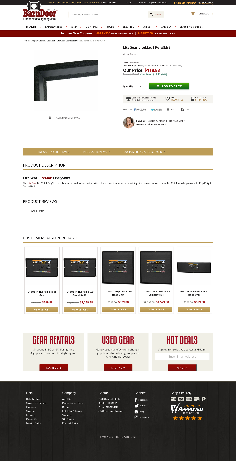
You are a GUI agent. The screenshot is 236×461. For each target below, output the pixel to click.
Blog (141, 411)
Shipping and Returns (36, 403)
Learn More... (150, 100)
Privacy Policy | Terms (72, 403)
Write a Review (129, 54)
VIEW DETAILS (42, 309)
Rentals (65, 407)
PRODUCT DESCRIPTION (52, 152)
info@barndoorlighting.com (110, 411)
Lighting (92, 26)
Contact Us (31, 419)
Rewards (162, 2)
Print (188, 109)
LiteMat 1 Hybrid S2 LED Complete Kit (80, 293)
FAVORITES (177, 99)
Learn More (53, 367)
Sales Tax (30, 411)
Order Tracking (33, 399)
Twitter (142, 405)
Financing (30, 415)
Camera (166, 26)
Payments (31, 407)
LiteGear (51, 40)
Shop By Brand (38, 40)
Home (26, 40)
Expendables (53, 26)
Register (152, 2)
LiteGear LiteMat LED (67, 40)
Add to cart (172, 86)
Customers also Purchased (143, 152)
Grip (74, 26)
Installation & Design (72, 411)
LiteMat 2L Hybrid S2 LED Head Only (194, 293)
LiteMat (45, 178)
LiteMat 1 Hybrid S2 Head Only (41, 293)
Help (128, 2)
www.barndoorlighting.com (60, 353)
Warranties (67, 415)
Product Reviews (95, 152)
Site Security (68, 419)
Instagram (143, 417)
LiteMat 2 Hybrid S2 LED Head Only (118, 293)
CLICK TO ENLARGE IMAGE (68, 117)
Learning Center (191, 26)
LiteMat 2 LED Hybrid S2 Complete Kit (156, 293)
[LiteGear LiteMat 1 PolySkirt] (66, 110)
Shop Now (118, 367)
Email (173, 109)
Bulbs (110, 26)
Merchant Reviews (70, 423)
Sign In (142, 2)
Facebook (142, 400)
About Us (66, 399)
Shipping (201, 99)
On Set (147, 26)
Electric (128, 26)
